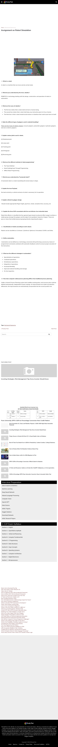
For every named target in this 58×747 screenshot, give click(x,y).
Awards (23, 632)
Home (2, 27)
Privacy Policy (29, 744)
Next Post (53, 328)
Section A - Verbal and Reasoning (11, 534)
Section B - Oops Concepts (9, 547)
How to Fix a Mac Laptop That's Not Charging (12, 613)
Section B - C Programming (10, 540)
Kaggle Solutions (7, 512)
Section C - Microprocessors (10, 560)
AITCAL (48, 744)
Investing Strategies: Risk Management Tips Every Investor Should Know (25, 379)
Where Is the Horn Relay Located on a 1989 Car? (13, 607)
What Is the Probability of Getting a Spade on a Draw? (14, 622)
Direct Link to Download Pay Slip (9, 588)
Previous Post (5, 328)
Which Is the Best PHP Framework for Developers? (13, 603)
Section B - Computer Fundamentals (12, 537)
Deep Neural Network (8, 492)
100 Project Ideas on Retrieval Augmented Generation (14, 616)
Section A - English (7, 527)
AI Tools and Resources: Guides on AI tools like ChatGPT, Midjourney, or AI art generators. (31, 468)
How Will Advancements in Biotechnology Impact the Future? (16, 600)
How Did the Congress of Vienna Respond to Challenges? (15, 619)
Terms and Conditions (39, 744)
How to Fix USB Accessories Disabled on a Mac (12, 626)
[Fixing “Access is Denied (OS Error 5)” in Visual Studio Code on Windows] (4, 438)
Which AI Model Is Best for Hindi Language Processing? (14, 631)
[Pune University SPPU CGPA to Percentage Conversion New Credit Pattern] (29, 412)
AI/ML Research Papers (8, 518)
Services (10, 632)
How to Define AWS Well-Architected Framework (13, 594)
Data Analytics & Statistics (9, 485)
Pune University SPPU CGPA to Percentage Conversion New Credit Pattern (25, 420)
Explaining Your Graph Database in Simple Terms (13, 611)
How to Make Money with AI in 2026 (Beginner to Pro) (22, 455)
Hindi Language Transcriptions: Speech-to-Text (12, 614)
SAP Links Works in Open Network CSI (10, 589)
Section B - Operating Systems (11, 550)
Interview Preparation (11, 482)
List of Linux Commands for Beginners (10, 606)
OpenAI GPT (5, 502)
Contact (28, 632)
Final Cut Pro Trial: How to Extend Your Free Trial (13, 595)
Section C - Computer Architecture (11, 553)
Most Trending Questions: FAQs (8, 598)
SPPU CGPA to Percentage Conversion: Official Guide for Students (25, 461)
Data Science (6, 505)
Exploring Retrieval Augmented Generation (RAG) (13, 617)
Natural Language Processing (10, 495)
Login (31, 632)
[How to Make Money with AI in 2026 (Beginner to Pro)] (4, 457)
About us (15, 744)
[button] (1, 2)
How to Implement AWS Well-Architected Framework (14, 592)
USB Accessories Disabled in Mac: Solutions (11, 628)
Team (13, 632)
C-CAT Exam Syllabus (11, 524)
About (5, 632)
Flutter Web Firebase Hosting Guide (10, 604)
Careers (17, 632)
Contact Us (21, 744)
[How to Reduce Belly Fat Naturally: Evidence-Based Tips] (4, 450)
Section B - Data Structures (10, 543)
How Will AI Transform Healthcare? (9, 601)
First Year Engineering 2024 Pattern (9, 625)
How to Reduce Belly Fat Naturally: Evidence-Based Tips (23, 449)
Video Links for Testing (6, 591)
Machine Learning (7, 489)
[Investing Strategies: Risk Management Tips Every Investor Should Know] (29, 370)
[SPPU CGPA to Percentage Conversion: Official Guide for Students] (4, 463)
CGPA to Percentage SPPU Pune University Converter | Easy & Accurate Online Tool (30, 474)
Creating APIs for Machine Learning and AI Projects (13, 629)
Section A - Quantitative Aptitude (11, 530)
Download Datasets (7, 515)
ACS (20, 632)
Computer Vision (6, 498)
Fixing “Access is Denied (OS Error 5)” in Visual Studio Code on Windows (27, 436)
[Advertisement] (29, 16)
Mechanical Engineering (10, 27)
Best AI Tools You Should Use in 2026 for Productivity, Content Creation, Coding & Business (32, 442)
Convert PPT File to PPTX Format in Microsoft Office (14, 610)
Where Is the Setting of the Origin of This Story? (13, 620)
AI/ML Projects (6, 508)
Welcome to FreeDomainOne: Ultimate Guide (12, 608)
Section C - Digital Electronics (10, 557)
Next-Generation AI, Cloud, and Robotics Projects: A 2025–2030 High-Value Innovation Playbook (31, 424)
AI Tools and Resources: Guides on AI (10, 597)
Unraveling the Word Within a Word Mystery (12, 623)
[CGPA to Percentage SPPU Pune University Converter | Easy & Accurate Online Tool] (4, 476)
